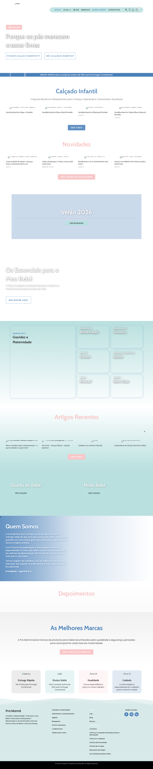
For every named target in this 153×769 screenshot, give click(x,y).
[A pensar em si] (42, 362)
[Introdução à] (93, 340)
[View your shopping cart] (137, 10)
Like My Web (80, 764)
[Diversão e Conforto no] (127, 364)
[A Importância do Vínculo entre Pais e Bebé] (130, 445)
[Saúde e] (127, 389)
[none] (144, 431)
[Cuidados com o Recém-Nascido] (94, 445)
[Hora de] (93, 364)
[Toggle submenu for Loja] (70, 10)
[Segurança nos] (127, 340)
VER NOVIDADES (76, 223)
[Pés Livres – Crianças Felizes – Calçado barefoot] (58, 445)
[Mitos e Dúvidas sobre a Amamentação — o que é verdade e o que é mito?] (22, 445)
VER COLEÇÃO (21, 493)
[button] (125, 10)
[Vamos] (93, 389)
